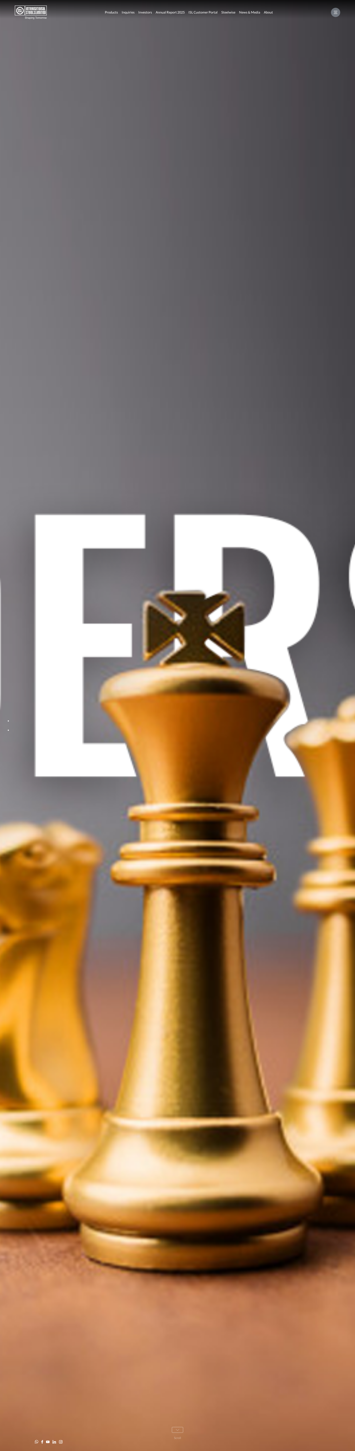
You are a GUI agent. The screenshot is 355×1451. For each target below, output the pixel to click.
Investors (145, 12)
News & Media (249, 12)
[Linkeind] (54, 1442)
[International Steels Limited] (31, 12)
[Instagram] (61, 1442)
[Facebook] (42, 1442)
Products (111, 12)
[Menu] (335, 12)
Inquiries (128, 12)
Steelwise (228, 12)
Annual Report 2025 (170, 12)
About (268, 12)
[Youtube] (48, 1442)
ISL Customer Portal (203, 12)
